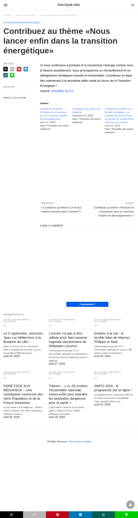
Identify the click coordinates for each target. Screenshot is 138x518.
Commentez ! (87, 304)
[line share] (12, 75)
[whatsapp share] (5, 75)
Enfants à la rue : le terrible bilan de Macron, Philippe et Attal (112, 338)
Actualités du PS (62, 91)
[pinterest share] (19, 69)
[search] (133, 5)
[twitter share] (5, 69)
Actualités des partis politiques (58, 15)
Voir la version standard (79, 441)
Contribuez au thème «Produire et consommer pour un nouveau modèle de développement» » (114, 211)
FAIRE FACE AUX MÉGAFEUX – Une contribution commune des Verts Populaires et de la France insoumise (23, 394)
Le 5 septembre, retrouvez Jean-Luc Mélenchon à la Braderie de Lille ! (23, 338)
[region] (87, 167)
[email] (34, 514)
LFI (5, 326)
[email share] (12, 69)
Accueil (7, 15)
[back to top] (130, 504)
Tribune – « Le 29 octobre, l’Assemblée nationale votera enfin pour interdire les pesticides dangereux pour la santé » (68, 394)
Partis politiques (26, 15)
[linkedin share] (26, 69)
